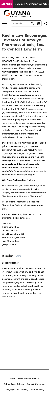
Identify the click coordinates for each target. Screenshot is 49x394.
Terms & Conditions (36, 384)
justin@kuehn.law (13, 153)
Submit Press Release (14, 384)
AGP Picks (7, 4)
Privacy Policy (37, 389)
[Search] (32, 23)
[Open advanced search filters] (38, 23)
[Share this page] (45, 23)
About (13, 378)
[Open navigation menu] (4, 23)
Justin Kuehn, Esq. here (21, 150)
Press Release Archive (28, 378)
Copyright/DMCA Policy (16, 389)
